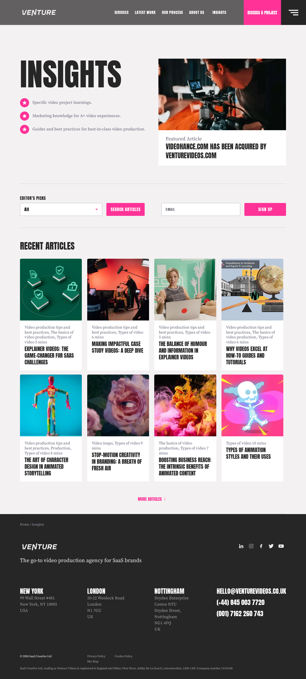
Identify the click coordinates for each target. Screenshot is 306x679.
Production (60, 448)
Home (24, 524)
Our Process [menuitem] (172, 12)
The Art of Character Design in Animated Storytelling (46, 466)
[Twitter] (271, 546)
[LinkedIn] (241, 546)
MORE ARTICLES (150, 499)
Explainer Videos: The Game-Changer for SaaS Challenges (49, 355)
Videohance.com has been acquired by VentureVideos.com (216, 151)
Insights (38, 524)
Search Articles (126, 209)
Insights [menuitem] (219, 12)
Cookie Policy (123, 656)
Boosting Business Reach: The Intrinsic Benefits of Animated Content (185, 466)
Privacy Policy (96, 656)
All (26, 209)
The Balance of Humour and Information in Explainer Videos (183, 350)
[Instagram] (251, 546)
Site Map (92, 661)
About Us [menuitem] (196, 12)
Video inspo (102, 443)
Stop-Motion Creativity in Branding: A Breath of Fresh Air (117, 461)
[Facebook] (261, 546)
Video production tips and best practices (47, 330)
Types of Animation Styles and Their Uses (248, 453)
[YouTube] (281, 546)
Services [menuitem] (121, 12)
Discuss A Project (262, 12)
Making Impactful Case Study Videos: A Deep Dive (117, 347)
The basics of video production (49, 335)
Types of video (130, 332)
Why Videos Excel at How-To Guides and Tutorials (246, 355)
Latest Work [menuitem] (145, 12)
